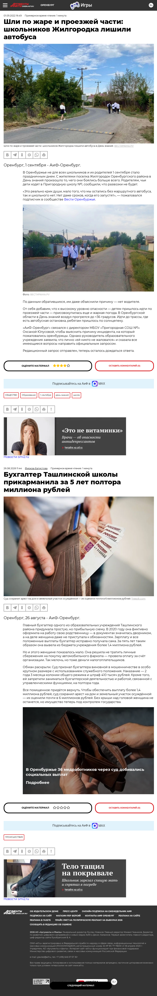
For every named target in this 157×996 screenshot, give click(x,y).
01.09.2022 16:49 (13, 15)
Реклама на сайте (129, 916)
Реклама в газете (40, 920)
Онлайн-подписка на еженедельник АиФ (107, 911)
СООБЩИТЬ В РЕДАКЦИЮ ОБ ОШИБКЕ (51, 924)
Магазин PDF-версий (68, 916)
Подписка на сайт (41, 916)
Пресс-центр (70, 911)
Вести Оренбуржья (79, 199)
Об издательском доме (44, 911)
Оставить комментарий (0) (124, 366)
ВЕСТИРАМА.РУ (124, 145)
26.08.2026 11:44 (13, 468)
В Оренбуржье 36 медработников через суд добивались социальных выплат (85, 772)
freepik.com (139, 598)
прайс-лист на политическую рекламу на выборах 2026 (88, 920)
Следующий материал (80, 985)
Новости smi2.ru (16, 457)
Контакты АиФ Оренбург (99, 916)
